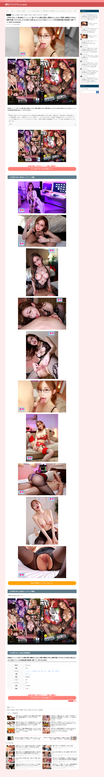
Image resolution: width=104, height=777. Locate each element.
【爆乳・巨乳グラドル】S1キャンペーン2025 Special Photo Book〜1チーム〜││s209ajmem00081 (93, 30)
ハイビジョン (28, 671)
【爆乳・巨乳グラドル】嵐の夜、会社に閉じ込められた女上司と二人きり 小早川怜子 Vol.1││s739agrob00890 (93, 65)
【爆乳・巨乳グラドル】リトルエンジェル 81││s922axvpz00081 (93, 42)
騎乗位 (49, 671)
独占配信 (35, 671)
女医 (42, 671)
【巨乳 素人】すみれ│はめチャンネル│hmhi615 (93, 24)
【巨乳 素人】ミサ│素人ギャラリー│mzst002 (93, 37)
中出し (45, 671)
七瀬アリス (9, 14)
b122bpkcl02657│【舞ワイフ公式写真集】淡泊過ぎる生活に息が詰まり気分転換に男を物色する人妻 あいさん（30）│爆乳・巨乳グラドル (93, 17)
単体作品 (57, 671)
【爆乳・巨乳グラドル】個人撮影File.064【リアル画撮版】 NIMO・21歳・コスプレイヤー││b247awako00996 (93, 50)
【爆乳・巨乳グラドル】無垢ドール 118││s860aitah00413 (93, 56)
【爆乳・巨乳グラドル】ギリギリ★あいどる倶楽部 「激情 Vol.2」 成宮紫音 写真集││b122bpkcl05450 (93, 72)
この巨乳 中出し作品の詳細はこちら (42, 168)
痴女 (39, 671)
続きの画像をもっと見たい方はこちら (42, 583)
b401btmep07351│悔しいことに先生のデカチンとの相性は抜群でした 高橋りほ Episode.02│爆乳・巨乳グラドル (93, 80)
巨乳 (53, 671)
